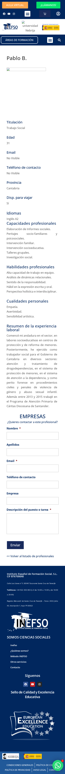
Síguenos (32, 675)
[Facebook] (4, 13)
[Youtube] (9, 13)
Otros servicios (18, 661)
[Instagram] (13, 13)
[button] (27, 14)
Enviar (15, 545)
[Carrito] (44, 13)
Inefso (13, 645)
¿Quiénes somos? (19, 650)
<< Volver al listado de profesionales (30, 556)
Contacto (15, 667)
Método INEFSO (18, 656)
